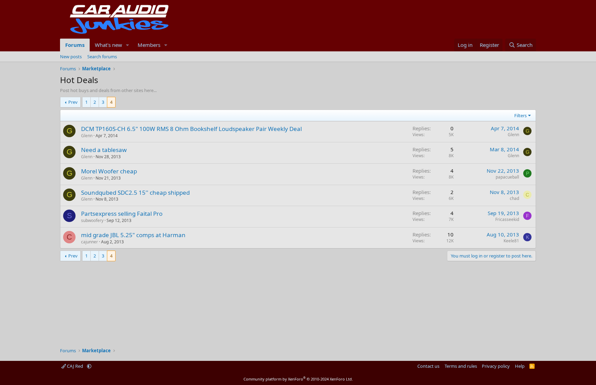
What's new (108, 44)
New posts (71, 56)
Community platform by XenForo (298, 379)
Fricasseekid (507, 219)
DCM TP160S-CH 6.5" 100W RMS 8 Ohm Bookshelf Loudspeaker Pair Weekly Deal (191, 129)
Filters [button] (520, 115)
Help (520, 366)
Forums (75, 44)
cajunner (89, 242)
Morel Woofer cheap (109, 171)
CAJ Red (75, 366)
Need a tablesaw (104, 150)
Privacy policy (496, 366)
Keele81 (511, 241)
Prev (73, 102)
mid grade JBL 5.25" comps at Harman (133, 235)
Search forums (102, 56)
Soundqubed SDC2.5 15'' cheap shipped (135, 192)
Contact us (428, 366)
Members (149, 44)
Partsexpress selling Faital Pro (121, 213)
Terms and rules (461, 366)
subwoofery (92, 220)
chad (514, 198)
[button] (127, 45)
